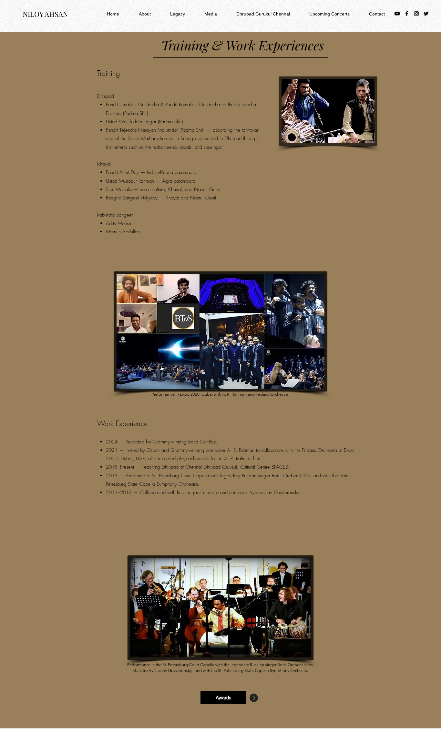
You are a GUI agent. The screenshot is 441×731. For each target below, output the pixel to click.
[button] (138, 14)
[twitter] (426, 13)
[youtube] (397, 13)
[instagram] (416, 13)
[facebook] (407, 13)
